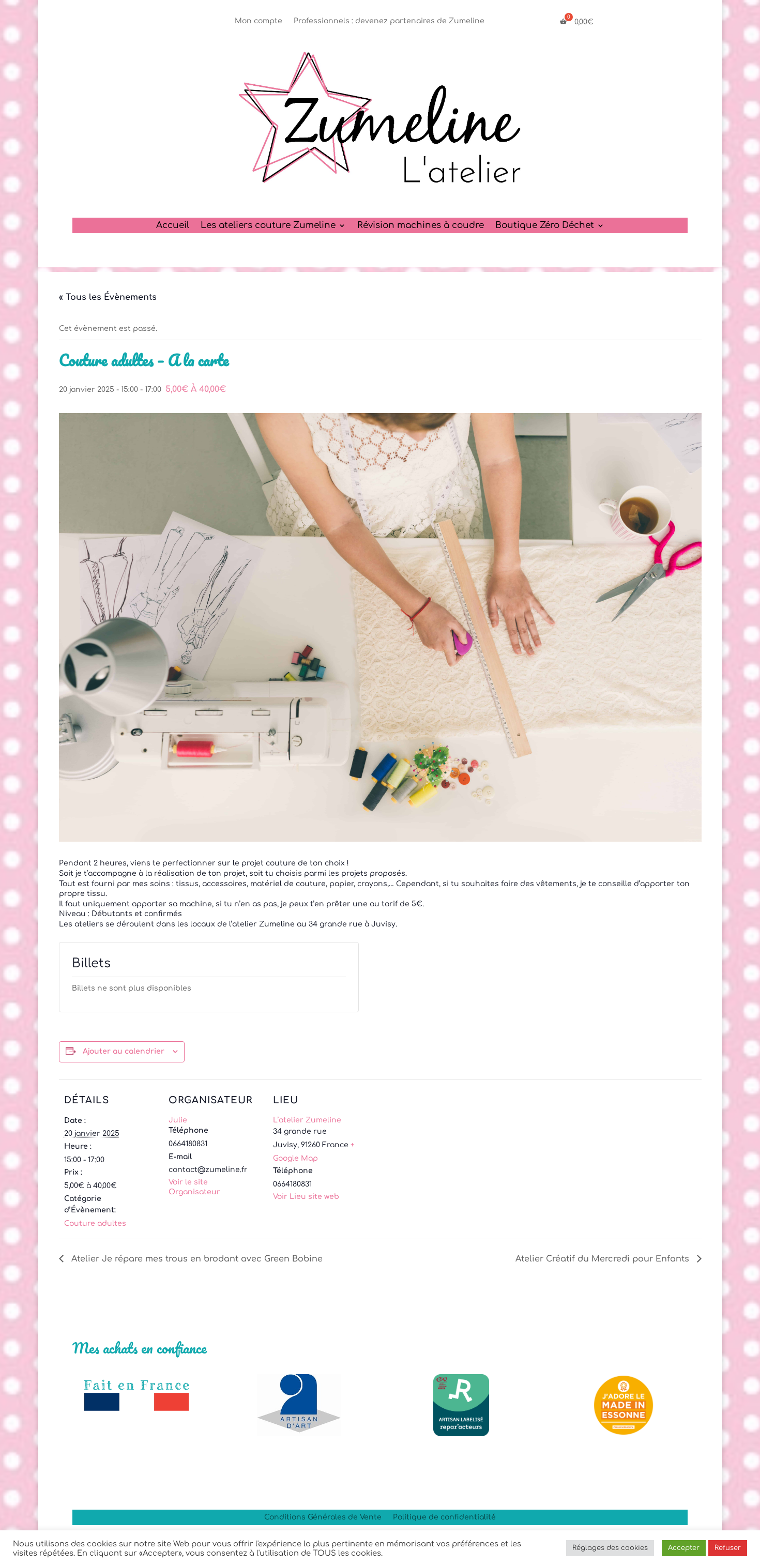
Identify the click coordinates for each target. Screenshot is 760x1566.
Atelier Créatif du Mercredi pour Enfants (603, 1259)
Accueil (172, 226)
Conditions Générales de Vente (323, 1517)
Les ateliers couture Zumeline (268, 226)
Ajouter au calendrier (123, 1051)
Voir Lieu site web (306, 1196)
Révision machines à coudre (420, 226)
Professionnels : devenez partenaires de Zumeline (389, 21)
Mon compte (258, 21)
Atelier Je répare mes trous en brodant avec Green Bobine (196, 1259)
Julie (178, 1120)
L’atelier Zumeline (307, 1120)
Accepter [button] (684, 1548)
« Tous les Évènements (108, 297)
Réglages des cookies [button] (610, 1548)
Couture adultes (95, 1223)
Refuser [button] (728, 1548)
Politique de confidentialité (444, 1517)
